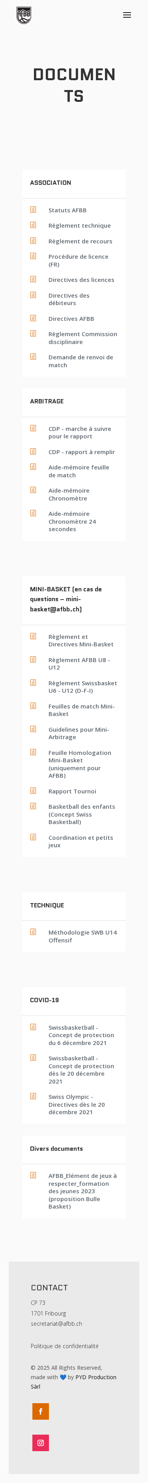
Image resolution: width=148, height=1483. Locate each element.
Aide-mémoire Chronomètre (69, 494)
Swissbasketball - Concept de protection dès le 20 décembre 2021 (81, 1069)
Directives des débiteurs (69, 299)
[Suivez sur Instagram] (40, 1443)
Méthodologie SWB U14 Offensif (83, 936)
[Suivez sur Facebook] (40, 1411)
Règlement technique (80, 225)
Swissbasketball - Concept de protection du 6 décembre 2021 (81, 1035)
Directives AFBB (71, 318)
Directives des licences (81, 279)
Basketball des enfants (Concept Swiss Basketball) (82, 814)
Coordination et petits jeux (81, 841)
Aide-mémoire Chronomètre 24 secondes (72, 521)
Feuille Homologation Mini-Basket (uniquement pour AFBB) (80, 764)
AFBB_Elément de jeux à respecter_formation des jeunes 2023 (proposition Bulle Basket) (83, 1191)
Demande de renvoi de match (81, 361)
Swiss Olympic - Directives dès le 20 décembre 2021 (77, 1104)
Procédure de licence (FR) (79, 260)
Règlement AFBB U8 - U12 (79, 664)
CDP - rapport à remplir (82, 452)
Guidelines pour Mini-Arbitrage (79, 733)
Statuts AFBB (68, 210)
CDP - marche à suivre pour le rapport (80, 432)
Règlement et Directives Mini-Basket (81, 640)
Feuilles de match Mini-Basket (82, 710)
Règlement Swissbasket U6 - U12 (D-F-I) (83, 687)
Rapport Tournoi (72, 791)
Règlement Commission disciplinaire (83, 338)
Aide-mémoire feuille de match (79, 471)
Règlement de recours (80, 241)
